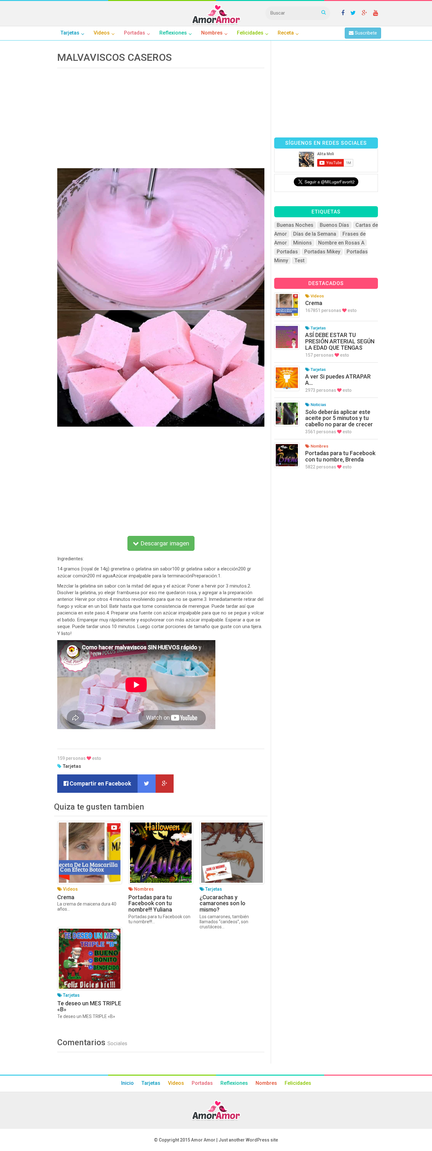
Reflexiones (234, 1083)
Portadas (287, 252)
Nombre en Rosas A (341, 243)
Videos (176, 1083)
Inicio (127, 1083)
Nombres (266, 1083)
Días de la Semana (314, 234)
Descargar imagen (164, 543)
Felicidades (298, 1083)
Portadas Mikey (322, 252)
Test (299, 261)
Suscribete (365, 33)
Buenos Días (334, 225)
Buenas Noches (295, 225)
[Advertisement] (160, 116)
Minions (302, 243)
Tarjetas (72, 766)
